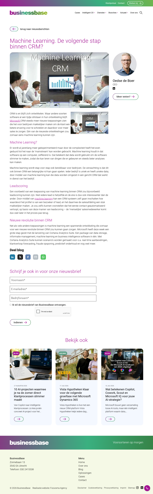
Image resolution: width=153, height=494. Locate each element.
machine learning (44, 198)
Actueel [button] (123, 13)
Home (81, 462)
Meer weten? (123, 96)
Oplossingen (84, 472)
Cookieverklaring (95, 488)
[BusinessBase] (28, 12)
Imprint (123, 488)
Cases (77, 13)
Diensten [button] (101, 13)
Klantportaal (111, 3)
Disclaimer (82, 488)
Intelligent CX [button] (87, 13)
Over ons (134, 13)
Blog (80, 469)
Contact (121, 3)
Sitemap (131, 488)
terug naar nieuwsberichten (34, 29)
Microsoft (15, 120)
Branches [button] (112, 13)
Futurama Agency (58, 488)
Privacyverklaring (111, 488)
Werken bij (133, 3)
